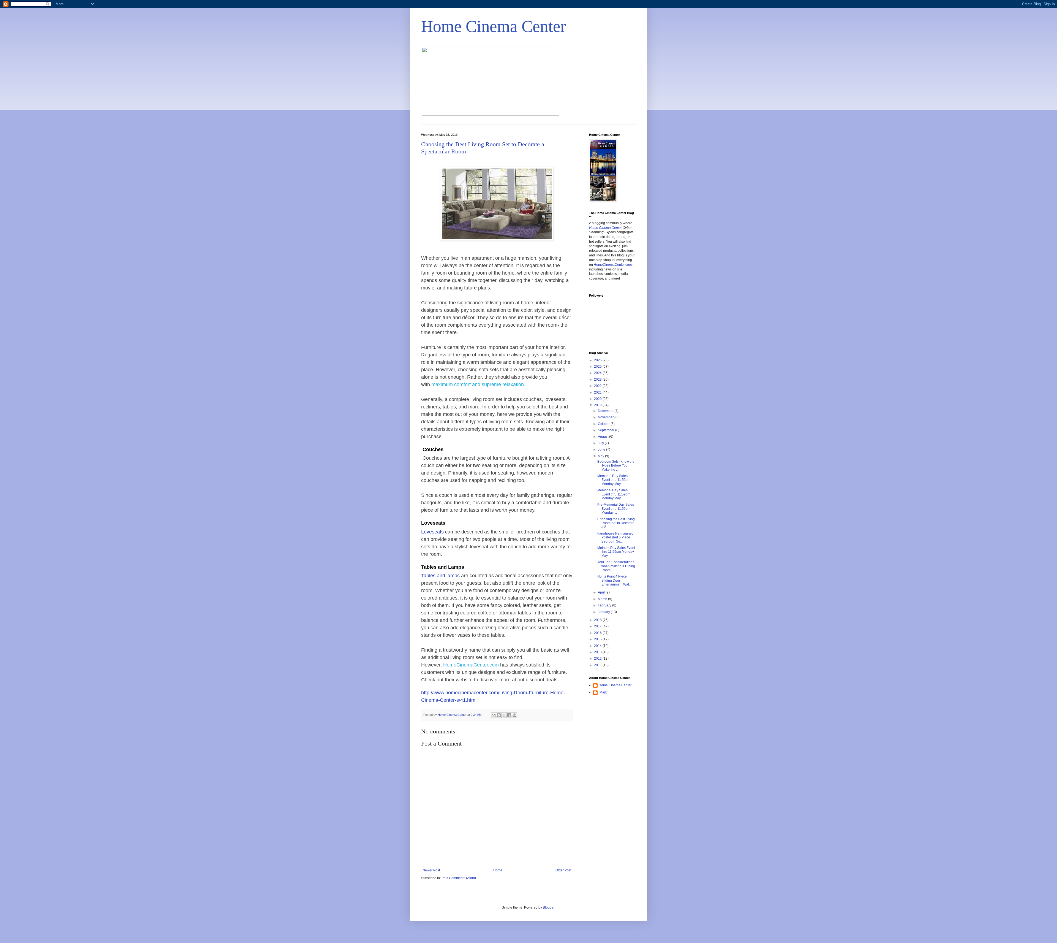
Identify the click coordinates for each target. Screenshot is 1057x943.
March (603, 599)
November (606, 417)
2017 (598, 626)
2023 (598, 379)
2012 (598, 658)
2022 (598, 386)
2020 (598, 399)
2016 (598, 633)
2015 (598, 639)
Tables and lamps (440, 575)
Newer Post (431, 870)
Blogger (548, 907)
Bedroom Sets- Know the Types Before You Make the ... (615, 466)
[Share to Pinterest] (514, 715)
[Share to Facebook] (509, 715)
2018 (598, 620)
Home (497, 870)
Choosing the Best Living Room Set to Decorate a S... (616, 523)
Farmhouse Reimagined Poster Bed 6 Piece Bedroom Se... (615, 537)
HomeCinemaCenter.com (471, 665)
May (601, 456)
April (602, 592)
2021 (598, 392)
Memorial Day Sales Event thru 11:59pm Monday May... (613, 480)
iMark (603, 692)
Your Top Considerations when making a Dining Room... (616, 566)
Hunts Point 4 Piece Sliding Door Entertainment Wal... (614, 580)
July (601, 443)
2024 (598, 373)
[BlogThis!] (499, 715)
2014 (598, 646)
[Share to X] (504, 715)
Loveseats (433, 532)
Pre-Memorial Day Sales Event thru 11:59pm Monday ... (615, 508)
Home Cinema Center (493, 26)
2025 (598, 366)
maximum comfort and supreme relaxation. (479, 384)
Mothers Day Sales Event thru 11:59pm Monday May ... (616, 552)
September (606, 430)
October (604, 424)
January (604, 612)
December (606, 411)
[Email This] (493, 715)
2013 (598, 652)
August (603, 436)
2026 (598, 360)
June (602, 449)
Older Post (563, 870)
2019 (598, 405)
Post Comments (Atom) (459, 878)
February (605, 605)
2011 (598, 665)
